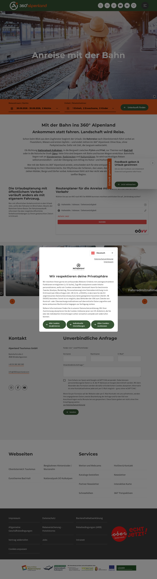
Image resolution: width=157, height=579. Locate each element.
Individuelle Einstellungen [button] (79, 324)
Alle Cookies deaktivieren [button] (54, 324)
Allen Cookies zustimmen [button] (103, 324)
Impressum (108, 261)
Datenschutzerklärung (103, 259)
